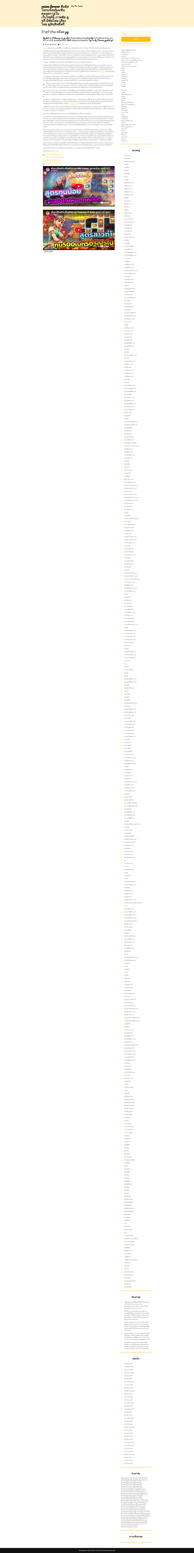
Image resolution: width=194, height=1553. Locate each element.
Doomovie (127, 322)
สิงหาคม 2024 (128, 1436)
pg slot (123, 139)
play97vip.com (129, 715)
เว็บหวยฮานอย (128, 1275)
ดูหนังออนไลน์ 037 (129, 1099)
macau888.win (129, 549)
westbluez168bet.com (131, 1045)
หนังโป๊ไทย (124, 119)
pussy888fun (128, 751)
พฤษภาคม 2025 (129, 1409)
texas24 (127, 933)
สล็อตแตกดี (127, 1214)
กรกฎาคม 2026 (129, 1367)
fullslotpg (127, 379)
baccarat (127, 258)
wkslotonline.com (130, 1051)
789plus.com (128, 186)
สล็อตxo (126, 1193)
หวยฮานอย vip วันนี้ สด (131, 1239)
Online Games (129, 643)
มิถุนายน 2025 (128, 1406)
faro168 (126, 352)
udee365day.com (130, 960)
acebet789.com (129, 222)
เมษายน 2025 (128, 1412)
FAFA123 (126, 349)
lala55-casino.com (130, 494)
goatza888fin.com (130, 404)
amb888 (127, 243)
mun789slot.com (129, 612)
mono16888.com (129, 591)
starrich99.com (129, 909)
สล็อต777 (143, 1519)
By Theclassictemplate (107, 1550)
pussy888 (124, 111)
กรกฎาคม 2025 (129, 1403)
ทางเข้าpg (127, 1118)
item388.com (128, 458)
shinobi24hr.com (129, 842)
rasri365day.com (129, 757)
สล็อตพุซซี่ (127, 1196)
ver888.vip (127, 1024)
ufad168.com (128, 984)
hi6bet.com (128, 431)
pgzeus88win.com (130, 709)
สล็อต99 (123, 109)
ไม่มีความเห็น (64, 44)
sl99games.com (129, 857)
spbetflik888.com (130, 882)
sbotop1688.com (129, 812)
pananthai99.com (130, 652)
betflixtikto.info (129, 279)
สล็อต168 (127, 1169)
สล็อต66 (123, 86)
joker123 (124, 56)
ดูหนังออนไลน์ (125, 52)
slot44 (123, 100)
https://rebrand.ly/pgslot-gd (55, 157)
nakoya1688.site (129, 618)
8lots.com (127, 201)
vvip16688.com (129, 1036)
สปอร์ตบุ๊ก (127, 1163)
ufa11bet (126, 963)
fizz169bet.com (129, 370)
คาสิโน (126, 1084)
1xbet (126, 177)
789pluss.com (128, 192)
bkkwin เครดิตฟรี (129, 292)
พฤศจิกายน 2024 (129, 1427)
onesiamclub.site (130, 640)
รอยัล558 (127, 1154)
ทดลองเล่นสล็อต (129, 1108)
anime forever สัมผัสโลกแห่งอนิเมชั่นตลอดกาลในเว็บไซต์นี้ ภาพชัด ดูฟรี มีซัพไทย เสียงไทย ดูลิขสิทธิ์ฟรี (55, 15)
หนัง (125, 1223)
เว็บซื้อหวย (127, 1257)
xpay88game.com (130, 1060)
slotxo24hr (127, 875)
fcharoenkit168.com (130, 355)
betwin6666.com (129, 289)
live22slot (124, 74)
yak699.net (127, 1066)
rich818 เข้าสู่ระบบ (137, 1501)
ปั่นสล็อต (126, 1136)
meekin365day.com (131, 573)
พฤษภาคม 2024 (129, 1442)
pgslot (45, 48)
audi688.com (128, 249)
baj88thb (127, 261)
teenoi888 (127, 930)
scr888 (126, 821)
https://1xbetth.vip (127, 121)
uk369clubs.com (129, 1012)
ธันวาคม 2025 (128, 1388)
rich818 (126, 767)
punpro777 (127, 742)
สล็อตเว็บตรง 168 (129, 1208)
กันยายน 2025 (128, 1397)
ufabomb (127, 981)
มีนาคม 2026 (128, 1379)
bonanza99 (128, 295)
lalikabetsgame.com (131, 497)
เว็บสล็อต (126, 1266)
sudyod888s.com (130, 912)
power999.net (128, 727)
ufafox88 (127, 990)
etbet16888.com (129, 343)
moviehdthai (128, 606)
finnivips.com (128, 364)
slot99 (123, 96)
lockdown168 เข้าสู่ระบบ (131, 518)
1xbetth (126, 180)
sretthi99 (127, 888)
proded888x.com (130, 736)
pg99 (123, 70)
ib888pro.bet (128, 449)
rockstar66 (127, 779)
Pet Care (127, 661)
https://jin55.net (126, 94)
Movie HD (127, 597)
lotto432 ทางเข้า (129, 528)
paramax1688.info (130, 658)
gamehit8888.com (130, 391)
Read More (48, 251)
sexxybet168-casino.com (132, 824)
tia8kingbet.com (129, 942)
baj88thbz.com (129, 264)
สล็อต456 (127, 1172)
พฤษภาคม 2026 (129, 1373)
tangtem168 (128, 924)
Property (127, 739)
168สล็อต (127, 168)
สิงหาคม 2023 (128, 1463)
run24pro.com (129, 788)
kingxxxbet (134, 1493)
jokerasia (124, 137)
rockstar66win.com (130, 782)
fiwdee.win (127, 367)
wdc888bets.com (130, 1039)
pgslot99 (127, 700)
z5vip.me (127, 1075)
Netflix (126, 627)
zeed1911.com (128, 1078)
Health (126, 419)
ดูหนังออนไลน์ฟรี (129, 1105)
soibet (126, 879)
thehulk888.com (129, 939)
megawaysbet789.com (132, 579)
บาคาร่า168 (124, 113)
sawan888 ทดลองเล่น (131, 803)
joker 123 (124, 90)
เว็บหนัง (126, 1269)
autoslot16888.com (130, 252)
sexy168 (126, 827)
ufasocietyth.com (130, 1006)
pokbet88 (127, 718)
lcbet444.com (129, 503)
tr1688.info (127, 951)
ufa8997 (127, 969)
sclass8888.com (129, 818)
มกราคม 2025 (128, 1421)
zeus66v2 (127, 1081)
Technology (128, 927)
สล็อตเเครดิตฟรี (128, 1211)
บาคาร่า (126, 1121)
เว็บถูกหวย (127, 1263)
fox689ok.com (129, 373)
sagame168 (128, 797)
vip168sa (127, 1027)
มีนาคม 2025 (128, 1415)
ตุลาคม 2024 (128, 1430)
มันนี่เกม (126, 1148)
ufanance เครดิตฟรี (138, 1508)
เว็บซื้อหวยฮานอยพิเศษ (130, 1260)
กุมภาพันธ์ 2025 (129, 1418)
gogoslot (124, 141)
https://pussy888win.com (129, 62)
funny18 (126, 382)
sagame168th (128, 800)
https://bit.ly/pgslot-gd (53, 154)
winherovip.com (129, 1048)
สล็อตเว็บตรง (128, 1205)
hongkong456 (129, 437)
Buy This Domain (77, 6)
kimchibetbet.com (130, 482)
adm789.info (128, 225)
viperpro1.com (129, 1030)
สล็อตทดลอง (124, 117)
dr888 (126, 325)
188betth (127, 174)
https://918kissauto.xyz (128, 50)
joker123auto (128, 470)
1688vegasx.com (129, 161)
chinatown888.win (130, 313)
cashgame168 (129, 307)
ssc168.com (128, 897)
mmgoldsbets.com (130, 588)
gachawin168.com (130, 388)
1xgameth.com (129, 183)
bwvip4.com (128, 304)
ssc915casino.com (130, 900)
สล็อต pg (102, 71)
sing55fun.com (129, 845)
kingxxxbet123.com (130, 488)
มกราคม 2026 (128, 1385)
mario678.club (129, 561)
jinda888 (127, 464)
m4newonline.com (130, 537)
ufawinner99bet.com (131, 1009)
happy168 (127, 416)
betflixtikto (127, 276)
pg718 (126, 673)
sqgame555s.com (130, 885)
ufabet (126, 975)
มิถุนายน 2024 (128, 1439)
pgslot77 (127, 697)
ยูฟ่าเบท (126, 1151)
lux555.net (127, 534)
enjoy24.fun (128, 337)
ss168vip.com (128, 891)
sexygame (127, 833)
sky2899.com (128, 854)
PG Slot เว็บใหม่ (128, 670)
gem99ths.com (129, 397)
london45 (127, 522)
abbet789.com (129, 219)
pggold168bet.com (130, 679)
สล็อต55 (126, 1175)
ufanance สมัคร (126, 1508)
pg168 (123, 92)
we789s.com (128, 1042)
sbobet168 (127, 809)
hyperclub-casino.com (131, 446)
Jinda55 (127, 461)
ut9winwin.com (129, 1015)
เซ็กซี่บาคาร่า (128, 1251)
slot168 (123, 82)
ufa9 (125, 972)
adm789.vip (128, 231)
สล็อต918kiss (128, 1184)
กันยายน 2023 (128, 1460)
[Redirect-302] (73, 103)
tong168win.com (129, 948)
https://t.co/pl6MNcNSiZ (53, 163)
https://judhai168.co (127, 102)
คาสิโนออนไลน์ (128, 1087)
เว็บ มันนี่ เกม (128, 1254)
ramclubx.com (129, 754)
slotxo (123, 115)
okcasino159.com (130, 633)
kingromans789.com (131, 485)
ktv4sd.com (128, 491)
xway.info (127, 1063)
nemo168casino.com (131, 624)
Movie (126, 594)
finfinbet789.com (129, 361)
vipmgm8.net (128, 1033)
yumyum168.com (129, 1072)
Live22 (126, 512)
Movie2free (128, 600)
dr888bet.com (129, 328)
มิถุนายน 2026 (128, 1370)
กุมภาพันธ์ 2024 (129, 1445)
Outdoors (127, 646)
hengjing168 (128, 428)
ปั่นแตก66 (127, 1139)
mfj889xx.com (128, 585)
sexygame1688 (129, 836)
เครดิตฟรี (127, 1248)
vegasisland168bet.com (132, 1018)
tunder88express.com (131, 957)
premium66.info (129, 730)
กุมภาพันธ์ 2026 (129, 1382)
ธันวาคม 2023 (128, 1451)
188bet (126, 171)
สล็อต (126, 1166)
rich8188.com (128, 770)
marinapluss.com (130, 555)
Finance (126, 358)
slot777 (123, 131)
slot (125, 860)
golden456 (128, 413)
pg (125, 664)
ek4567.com (128, 334)
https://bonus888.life (128, 104)
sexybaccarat (125, 64)
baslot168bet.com (130, 273)
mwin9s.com (128, 615)
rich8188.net (128, 773)
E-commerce (128, 331)
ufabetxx (127, 978)
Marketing (127, 567)
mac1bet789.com (130, 543)
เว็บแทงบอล (127, 1278)
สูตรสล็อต (127, 1220)
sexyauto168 (128, 830)
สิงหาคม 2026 (128, 1364)
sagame (127, 794)
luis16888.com (128, 531)
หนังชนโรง (124, 76)
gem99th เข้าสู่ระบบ (127, 1486)
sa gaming (124, 54)
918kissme (127, 216)
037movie (127, 155)
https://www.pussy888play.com (131, 60)
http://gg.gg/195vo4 (49, 208)
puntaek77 (127, 745)
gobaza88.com (129, 407)
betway (123, 135)
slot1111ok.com (128, 863)
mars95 (126, 570)
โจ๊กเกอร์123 (127, 1287)
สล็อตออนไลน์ (128, 1199)
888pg (126, 198)
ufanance (127, 997)
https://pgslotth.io (127, 127)
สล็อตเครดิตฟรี (128, 1202)
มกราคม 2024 (128, 1448)
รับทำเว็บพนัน (128, 1157)
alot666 (126, 240)
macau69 (127, 546)
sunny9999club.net (130, 918)
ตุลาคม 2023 (128, 1457)
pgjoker (126, 685)
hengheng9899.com (131, 422)
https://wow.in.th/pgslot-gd (52, 160)
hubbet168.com (129, 440)
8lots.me (127, 207)
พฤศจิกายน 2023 (129, 1454)
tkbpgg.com (128, 945)
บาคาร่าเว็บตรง (128, 1130)
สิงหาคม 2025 (128, 1400)
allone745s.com (129, 237)
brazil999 (127, 301)
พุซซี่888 (126, 1145)
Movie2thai (127, 603)
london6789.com (129, 525)
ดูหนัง (126, 1090)
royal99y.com (128, 785)
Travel (126, 954)
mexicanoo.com (129, 582)
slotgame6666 (129, 869)
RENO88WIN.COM (129, 764)
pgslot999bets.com (130, 703)
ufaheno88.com (129, 993)
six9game (127, 848)
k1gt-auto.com (129, 479)
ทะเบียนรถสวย (128, 1111)
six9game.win (128, 851)
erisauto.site (128, 340)
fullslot (123, 72)
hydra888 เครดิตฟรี (130, 443)
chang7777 (127, 310)
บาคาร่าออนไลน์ (129, 1127)
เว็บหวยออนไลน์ (129, 1272)
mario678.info (128, 564)
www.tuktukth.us (129, 1057)
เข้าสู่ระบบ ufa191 (129, 1242)
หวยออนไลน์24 (128, 1236)
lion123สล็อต (128, 506)
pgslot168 (127, 694)
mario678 (127, 558)
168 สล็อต (127, 158)
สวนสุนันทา (127, 1217)
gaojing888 (128, 394)
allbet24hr (127, 234)
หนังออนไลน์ (128, 1229)
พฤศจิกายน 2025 (129, 1391)
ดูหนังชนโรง (124, 80)
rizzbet (146, 1501)
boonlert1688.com (130, 298)
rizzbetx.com (128, 776)
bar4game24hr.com (131, 270)
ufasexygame (128, 1003)
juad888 (127, 476)
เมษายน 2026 (128, 1376)
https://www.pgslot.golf (129, 66)
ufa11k (126, 966)
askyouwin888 (129, 246)
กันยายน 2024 (128, 1433)
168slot (126, 164)
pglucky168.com (129, 688)
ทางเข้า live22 (128, 1115)
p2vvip (126, 649)
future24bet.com (129, 385)
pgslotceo (127, 706)
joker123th (127, 473)
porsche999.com (130, 721)
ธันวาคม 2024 (128, 1424)
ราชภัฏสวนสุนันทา (129, 1160)
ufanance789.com (130, 1000)
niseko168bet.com (130, 630)
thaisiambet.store (130, 936)
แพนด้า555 (127, 1284)
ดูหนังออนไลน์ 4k (129, 1102)
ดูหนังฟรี (123, 78)
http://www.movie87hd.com (130, 58)
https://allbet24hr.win (128, 125)
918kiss (126, 210)
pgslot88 (124, 133)
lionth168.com (128, 509)
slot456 (123, 84)
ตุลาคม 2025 (128, 1394)
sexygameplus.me (130, 839)
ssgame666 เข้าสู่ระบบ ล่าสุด (133, 903)
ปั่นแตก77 (127, 1142)
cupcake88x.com (130, 316)
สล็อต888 (124, 107)
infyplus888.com (129, 455)
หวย (125, 1233)
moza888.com (129, 609)
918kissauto (128, 213)
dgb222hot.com (129, 319)
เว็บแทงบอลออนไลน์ (130, 1281)
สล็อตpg (126, 1190)
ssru (125, 906)
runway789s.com (129, 791)
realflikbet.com (129, 761)
